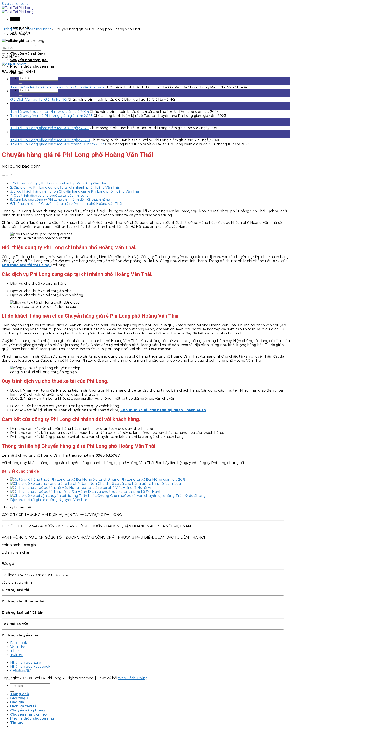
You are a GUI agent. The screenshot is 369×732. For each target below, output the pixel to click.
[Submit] (20, 83)
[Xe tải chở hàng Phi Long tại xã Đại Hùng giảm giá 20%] (51, 479)
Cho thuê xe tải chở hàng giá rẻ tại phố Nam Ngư (139, 484)
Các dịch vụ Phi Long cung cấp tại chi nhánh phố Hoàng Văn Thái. (66, 187)
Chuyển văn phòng (27, 54)
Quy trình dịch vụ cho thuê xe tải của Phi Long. (51, 195)
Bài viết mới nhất (37, 29)
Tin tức (16, 722)
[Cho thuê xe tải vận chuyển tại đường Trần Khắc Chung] (60, 496)
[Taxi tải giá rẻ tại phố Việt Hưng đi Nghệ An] (45, 488)
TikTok (16, 651)
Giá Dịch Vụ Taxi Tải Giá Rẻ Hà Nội (38, 99)
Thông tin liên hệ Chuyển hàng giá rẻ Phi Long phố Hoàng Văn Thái (67, 204)
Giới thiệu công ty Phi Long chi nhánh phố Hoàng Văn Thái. (60, 183)
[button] (7, 176)
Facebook (18, 643)
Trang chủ (10, 29)
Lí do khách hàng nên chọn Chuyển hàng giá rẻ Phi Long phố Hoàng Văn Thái (76, 191)
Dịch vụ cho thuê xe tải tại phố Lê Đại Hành (124, 492)
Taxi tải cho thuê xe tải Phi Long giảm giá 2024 (49, 112)
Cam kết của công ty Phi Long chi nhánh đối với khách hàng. (62, 199)
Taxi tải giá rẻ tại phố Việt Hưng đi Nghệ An (116, 488)
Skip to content (15, 4)
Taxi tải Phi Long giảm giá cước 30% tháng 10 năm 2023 (57, 144)
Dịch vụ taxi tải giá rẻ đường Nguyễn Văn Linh (49, 500)
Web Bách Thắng (133, 678)
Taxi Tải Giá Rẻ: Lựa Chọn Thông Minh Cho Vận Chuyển (57, 87)
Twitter (16, 655)
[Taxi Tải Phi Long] (18, 10)
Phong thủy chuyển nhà (32, 66)
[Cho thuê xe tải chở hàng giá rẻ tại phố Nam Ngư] (54, 484)
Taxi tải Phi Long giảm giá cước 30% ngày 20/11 (49, 128)
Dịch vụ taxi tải (24, 706)
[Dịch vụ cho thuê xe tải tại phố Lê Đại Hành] (49, 492)
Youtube (17, 647)
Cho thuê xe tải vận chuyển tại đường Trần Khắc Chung (158, 496)
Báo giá (17, 702)
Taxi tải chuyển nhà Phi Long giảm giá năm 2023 (51, 116)
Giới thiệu (19, 698)
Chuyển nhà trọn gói (29, 60)
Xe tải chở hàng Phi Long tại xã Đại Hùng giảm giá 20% (139, 479)
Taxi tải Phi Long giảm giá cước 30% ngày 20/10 (50, 140)
